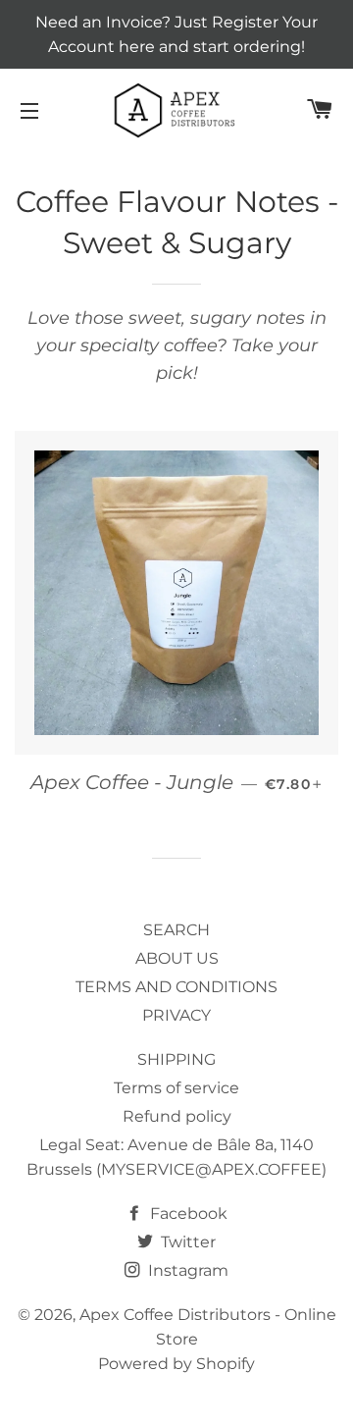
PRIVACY (176, 1015)
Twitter (186, 1242)
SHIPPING (176, 1059)
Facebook (186, 1213)
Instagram (186, 1270)
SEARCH (176, 930)
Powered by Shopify (176, 1363)
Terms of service (176, 1088)
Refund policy (177, 1116)
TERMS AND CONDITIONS (176, 986)
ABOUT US (177, 958)
